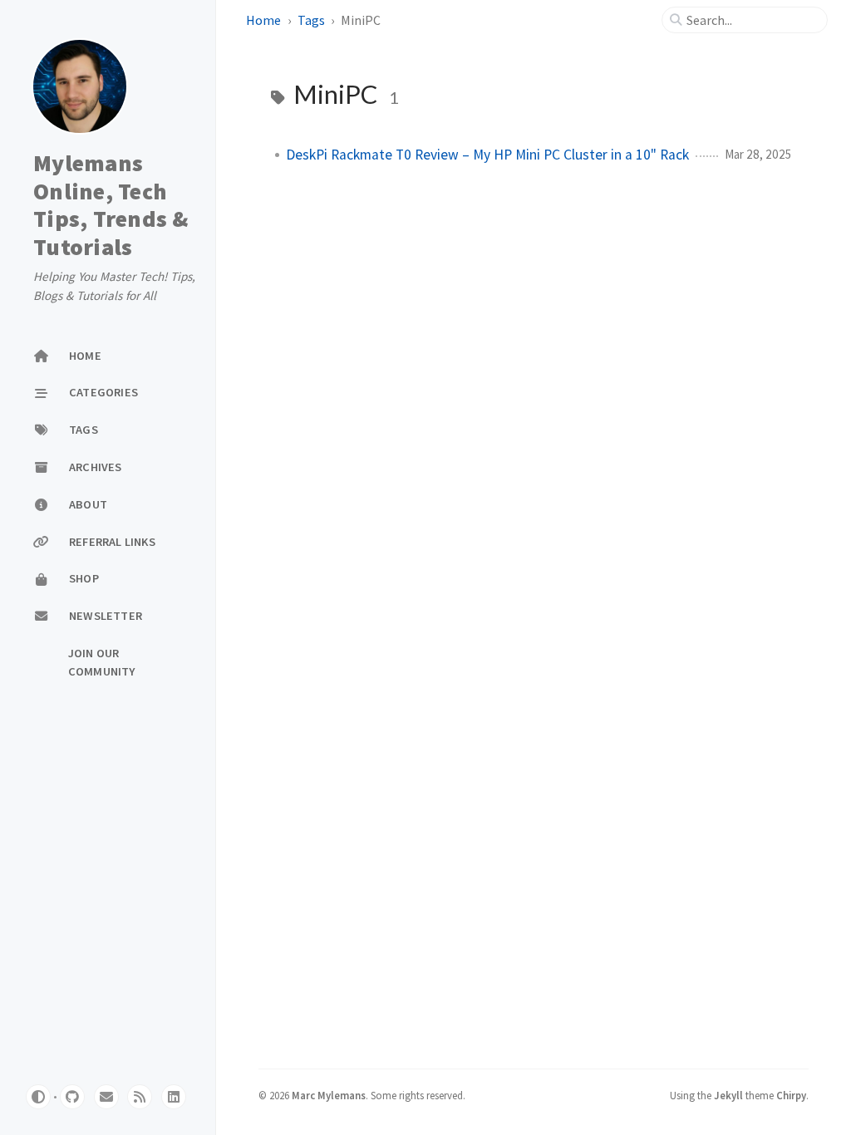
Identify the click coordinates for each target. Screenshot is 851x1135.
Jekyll (728, 1095)
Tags (311, 20)
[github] (72, 1096)
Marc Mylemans (329, 1095)
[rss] (139, 1096)
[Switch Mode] (38, 1096)
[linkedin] (173, 1096)
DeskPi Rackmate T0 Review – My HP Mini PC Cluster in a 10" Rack (487, 154)
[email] (106, 1096)
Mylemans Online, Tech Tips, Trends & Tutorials (111, 205)
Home (263, 20)
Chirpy (791, 1095)
